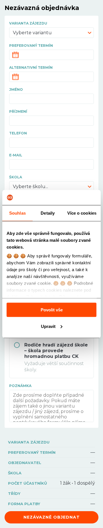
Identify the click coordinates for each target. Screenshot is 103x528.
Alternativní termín (31, 67)
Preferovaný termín (31, 45)
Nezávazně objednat (51, 517)
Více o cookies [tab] (81, 212)
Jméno (16, 89)
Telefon (18, 133)
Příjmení (18, 111)
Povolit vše (52, 309)
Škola (15, 177)
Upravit (48, 326)
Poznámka (20, 386)
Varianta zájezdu (28, 23)
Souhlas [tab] (17, 212)
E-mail (15, 155)
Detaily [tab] (48, 212)
